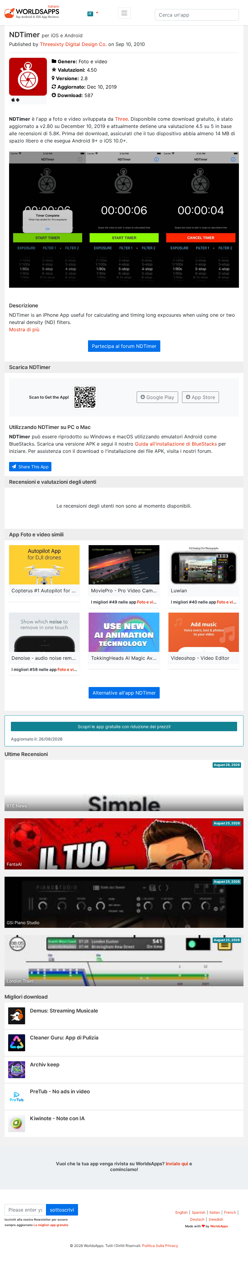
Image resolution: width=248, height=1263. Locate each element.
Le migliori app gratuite (51, 1225)
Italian (215, 1212)
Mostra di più (24, 329)
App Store (202, 397)
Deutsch (197, 1219)
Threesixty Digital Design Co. (73, 44)
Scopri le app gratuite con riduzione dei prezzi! (124, 726)
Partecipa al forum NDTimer (124, 346)
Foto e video (149, 602)
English (181, 1212)
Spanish (198, 1212)
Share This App (33, 466)
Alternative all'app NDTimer (124, 693)
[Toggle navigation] (124, 13)
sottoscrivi (62, 1210)
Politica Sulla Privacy (160, 1245)
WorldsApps (219, 1226)
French (230, 1212)
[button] (92, 13)
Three (121, 119)
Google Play (159, 397)
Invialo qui (177, 1163)
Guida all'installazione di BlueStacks (176, 444)
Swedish (216, 1219)
